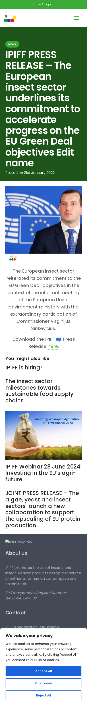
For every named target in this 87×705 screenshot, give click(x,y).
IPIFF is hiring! (23, 367)
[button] (76, 18)
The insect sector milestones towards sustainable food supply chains (39, 390)
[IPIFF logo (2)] (10, 17)
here (53, 346)
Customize (43, 683)
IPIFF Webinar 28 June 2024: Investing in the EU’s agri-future (43, 473)
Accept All (43, 671)
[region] (43, 666)
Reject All (43, 695)
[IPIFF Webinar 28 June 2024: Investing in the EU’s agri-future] (43, 435)
